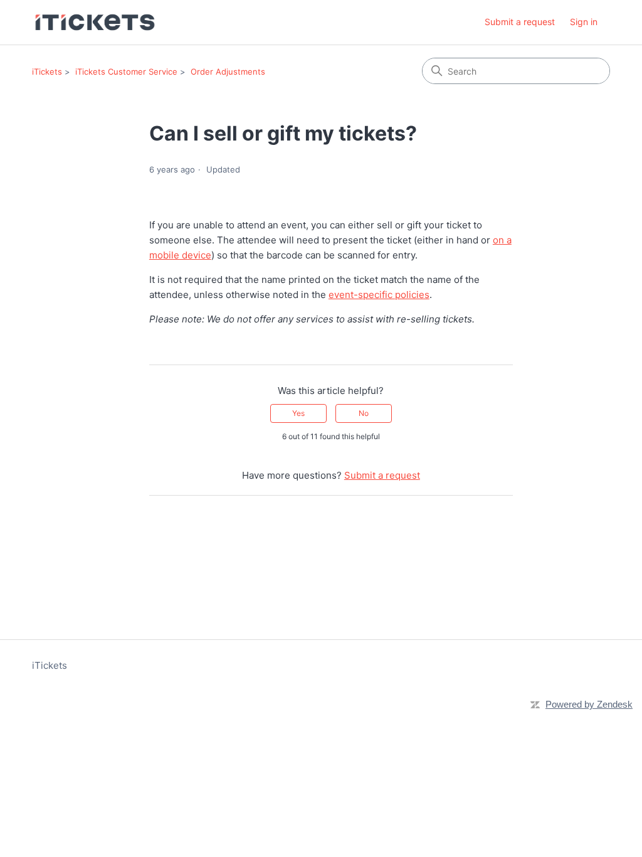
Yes (298, 413)
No (364, 413)
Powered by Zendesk (589, 704)
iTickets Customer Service (126, 72)
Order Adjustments (228, 72)
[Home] (95, 22)
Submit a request (520, 21)
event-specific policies (379, 295)
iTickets (47, 72)
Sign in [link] (583, 21)
